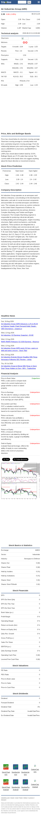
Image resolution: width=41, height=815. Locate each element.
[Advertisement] (20, 109)
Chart (16, 798)
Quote (12, 798)
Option (25, 798)
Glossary (3, 800)
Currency (31, 798)
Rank (21, 798)
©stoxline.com (5, 798)
